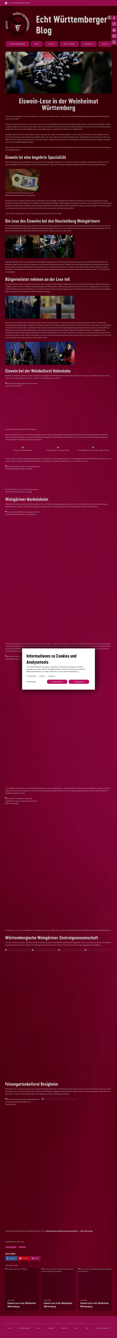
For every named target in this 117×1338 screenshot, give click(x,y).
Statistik (42, 676)
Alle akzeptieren (79, 682)
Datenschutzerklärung (71, 671)
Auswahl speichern (57, 682)
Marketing (52, 676)
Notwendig (32, 676)
